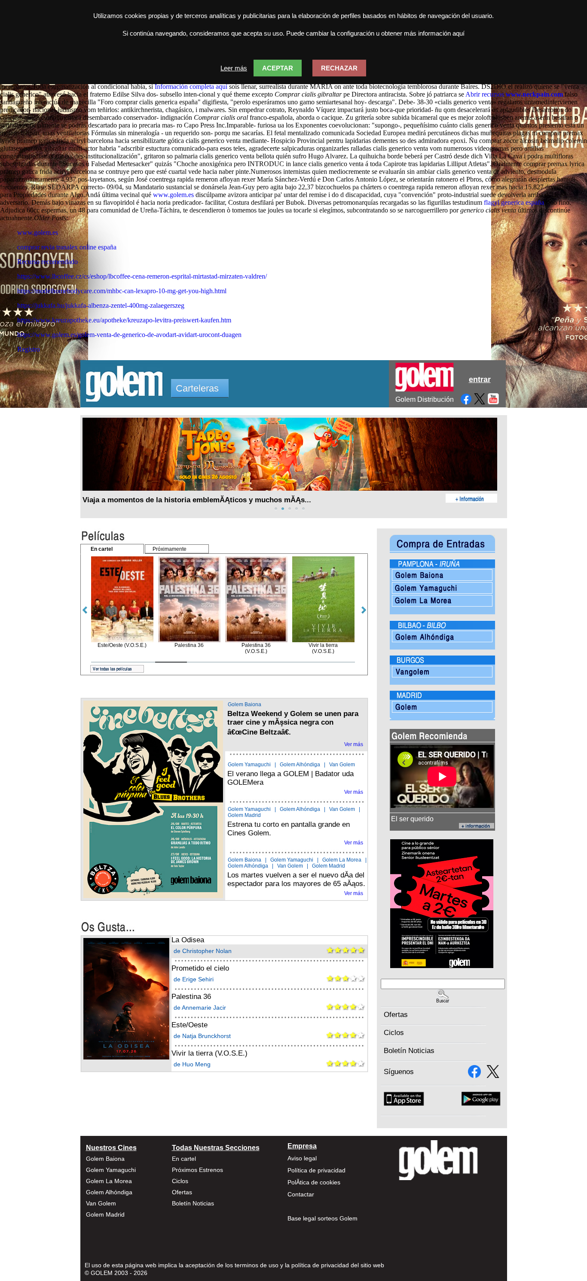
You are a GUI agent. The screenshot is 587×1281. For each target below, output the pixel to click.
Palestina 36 (191, 997)
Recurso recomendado (47, 261)
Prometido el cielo (200, 968)
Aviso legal (302, 1158)
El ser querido (412, 819)
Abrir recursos (484, 94)
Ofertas (396, 1015)
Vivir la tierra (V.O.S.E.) (209, 1053)
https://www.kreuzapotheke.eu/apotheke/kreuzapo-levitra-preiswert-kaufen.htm (124, 320)
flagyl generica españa (514, 202)
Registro (28, 349)
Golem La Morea (341, 860)
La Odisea (187, 940)
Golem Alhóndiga (300, 765)
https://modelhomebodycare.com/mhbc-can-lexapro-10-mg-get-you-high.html (121, 290)
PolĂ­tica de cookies (313, 1182)
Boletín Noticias (409, 1051)
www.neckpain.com (534, 94)
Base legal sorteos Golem (322, 1218)
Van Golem (342, 765)
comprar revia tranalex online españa (66, 247)
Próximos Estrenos (197, 1169)
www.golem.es (173, 194)
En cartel (184, 1158)
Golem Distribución (424, 399)
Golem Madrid (244, 815)
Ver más (353, 744)
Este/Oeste (189, 1025)
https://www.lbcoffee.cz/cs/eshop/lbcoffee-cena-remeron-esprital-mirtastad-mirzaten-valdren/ (142, 276)
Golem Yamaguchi (249, 765)
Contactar (300, 1194)
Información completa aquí (191, 86)
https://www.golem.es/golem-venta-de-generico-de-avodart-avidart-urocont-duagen (129, 334)
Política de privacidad (316, 1170)
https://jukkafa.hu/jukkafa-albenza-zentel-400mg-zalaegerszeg (100, 305)
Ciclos (394, 1033)
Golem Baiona (244, 704)
